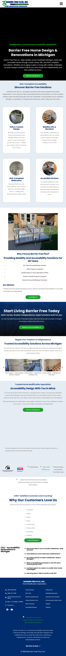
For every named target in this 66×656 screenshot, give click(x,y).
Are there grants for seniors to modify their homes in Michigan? (44, 568)
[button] (4, 367)
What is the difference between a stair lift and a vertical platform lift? (44, 563)
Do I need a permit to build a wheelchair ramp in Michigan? (44, 558)
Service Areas (32, 646)
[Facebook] (7, 610)
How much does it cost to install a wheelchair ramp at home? (45, 549)
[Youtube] (12, 610)
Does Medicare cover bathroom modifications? (43, 554)
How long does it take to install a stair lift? (42, 573)
